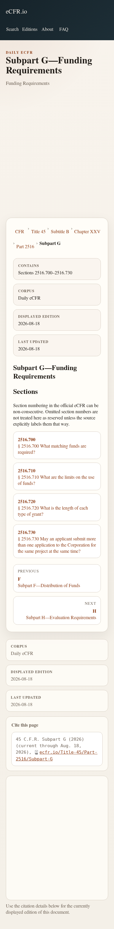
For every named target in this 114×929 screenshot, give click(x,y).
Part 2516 (25, 246)
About (47, 29)
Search (12, 29)
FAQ (63, 29)
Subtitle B (60, 231)
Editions (29, 29)
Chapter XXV (87, 231)
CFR (19, 231)
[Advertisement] (57, 157)
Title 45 (38, 231)
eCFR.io (16, 11)
